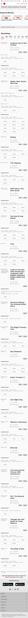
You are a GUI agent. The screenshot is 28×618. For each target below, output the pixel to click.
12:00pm (5, 154)
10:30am (5, 121)
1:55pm (5, 124)
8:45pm (5, 131)
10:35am (5, 368)
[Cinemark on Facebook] (10, 589)
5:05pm (23, 539)
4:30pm (23, 260)
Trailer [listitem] (20, 52)
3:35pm (5, 513)
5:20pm (5, 128)
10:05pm (23, 371)
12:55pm (5, 565)
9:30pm (14, 75)
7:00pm (5, 296)
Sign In (18, 3)
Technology (4, 599)
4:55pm (14, 210)
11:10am (14, 438)
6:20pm (23, 179)
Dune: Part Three (17, 19)
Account (3, 610)
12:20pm (14, 121)
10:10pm (5, 183)
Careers (3, 607)
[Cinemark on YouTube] (15, 589)
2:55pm (5, 99)
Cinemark (3, 604)
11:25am (5, 539)
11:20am (5, 72)
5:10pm (23, 154)
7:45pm (5, 157)
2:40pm (14, 235)
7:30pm (14, 371)
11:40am (14, 207)
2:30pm (14, 179)
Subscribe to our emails (16, 577)
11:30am (5, 110)
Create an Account (24, 3)
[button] (23, 1)
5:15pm (23, 235)
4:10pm (23, 346)
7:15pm (5, 264)
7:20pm (23, 210)
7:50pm (5, 238)
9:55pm (5, 61)
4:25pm (5, 442)
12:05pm (5, 235)
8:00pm (23, 128)
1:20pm (14, 346)
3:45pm (14, 124)
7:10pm (14, 128)
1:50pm (23, 438)
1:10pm (23, 121)
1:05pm (23, 207)
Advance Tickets (7, 16)
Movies (2, 593)
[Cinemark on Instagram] (18, 589)
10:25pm (23, 238)
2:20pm (5, 210)
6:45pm (5, 321)
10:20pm (14, 157)
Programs (3, 596)
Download (3, 602)
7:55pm (5, 75)
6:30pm (14, 110)
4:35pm (23, 124)
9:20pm (5, 416)
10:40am (5, 179)
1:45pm (14, 260)
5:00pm (23, 72)
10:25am (5, 438)
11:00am (5, 260)
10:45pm (23, 75)
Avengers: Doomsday (6, 20)
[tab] (2, 37)
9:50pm (5, 394)
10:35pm (14, 131)
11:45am (14, 368)
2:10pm (14, 72)
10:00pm (14, 264)
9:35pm (5, 464)
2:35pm (14, 154)
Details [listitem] (25, 52)
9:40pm (14, 238)
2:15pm (14, 539)
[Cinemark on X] (12, 589)
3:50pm (14, 565)
